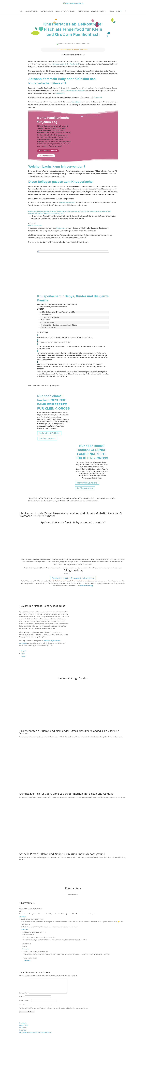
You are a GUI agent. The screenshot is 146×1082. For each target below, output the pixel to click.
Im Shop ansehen (46, 156)
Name (22, 997)
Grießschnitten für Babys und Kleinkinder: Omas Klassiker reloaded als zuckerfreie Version (69, 732)
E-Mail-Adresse (25, 1000)
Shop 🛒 (119, 11)
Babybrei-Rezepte (47, 11)
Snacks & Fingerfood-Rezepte (65, 11)
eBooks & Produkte (97, 11)
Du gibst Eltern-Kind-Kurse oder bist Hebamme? (35, 1032)
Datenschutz (23, 1025)
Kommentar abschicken (27, 1012)
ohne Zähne (76, 102)
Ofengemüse (60, 228)
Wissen (111, 11)
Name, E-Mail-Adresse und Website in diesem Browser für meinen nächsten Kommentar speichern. (55, 1008)
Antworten (22, 916)
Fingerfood (98, 97)
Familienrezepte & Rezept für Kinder (73, 49)
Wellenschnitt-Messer (66, 202)
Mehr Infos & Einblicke (48, 151)
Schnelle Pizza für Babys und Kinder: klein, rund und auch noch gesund (62, 854)
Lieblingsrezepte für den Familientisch (65, 64)
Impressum (23, 1023)
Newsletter (23, 1030)
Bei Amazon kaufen (35, 225)
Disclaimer (22, 1028)
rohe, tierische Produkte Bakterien (73, 91)
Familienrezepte (83, 11)
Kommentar (23, 993)
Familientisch (60, 93)
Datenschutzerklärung (86, 586)
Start (21, 11)
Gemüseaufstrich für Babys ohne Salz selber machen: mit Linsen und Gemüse (66, 793)
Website (22, 1004)
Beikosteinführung (32, 11)
